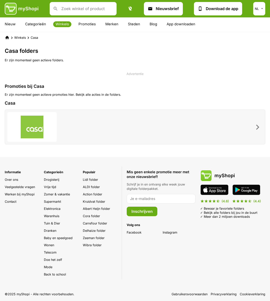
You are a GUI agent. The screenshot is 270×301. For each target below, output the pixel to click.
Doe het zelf (53, 260)
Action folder (92, 194)
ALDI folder (91, 187)
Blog (153, 24)
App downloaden (181, 24)
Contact (10, 202)
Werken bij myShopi (20, 194)
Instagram (170, 232)
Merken (111, 24)
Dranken (50, 231)
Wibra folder (92, 245)
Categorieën (35, 24)
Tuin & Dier (52, 223)
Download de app (222, 8)
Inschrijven (142, 211)
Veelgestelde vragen (20, 187)
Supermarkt (52, 202)
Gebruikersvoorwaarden (190, 294)
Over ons (11, 180)
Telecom (50, 252)
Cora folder (91, 216)
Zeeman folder (94, 238)
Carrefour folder (95, 223)
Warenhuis (51, 216)
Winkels (62, 24)
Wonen (49, 245)
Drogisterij (51, 180)
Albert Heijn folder (96, 209)
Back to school (55, 274)
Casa (34, 38)
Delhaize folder (94, 231)
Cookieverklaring (252, 294)
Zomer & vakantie (57, 194)
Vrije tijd (50, 187)
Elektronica (52, 209)
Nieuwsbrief (167, 8)
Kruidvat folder (94, 202)
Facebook (134, 232)
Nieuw (10, 24)
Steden (134, 24)
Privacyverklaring (224, 294)
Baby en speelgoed (58, 238)
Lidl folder (90, 180)
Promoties (87, 24)
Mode (48, 267)
